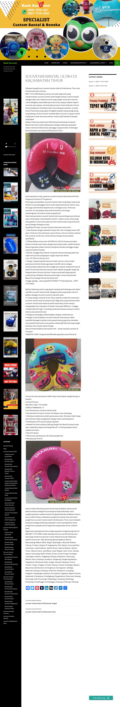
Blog (111, 63)
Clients (65, 63)
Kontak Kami (55, 63)
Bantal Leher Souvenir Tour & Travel (10, 471)
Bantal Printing (8, 446)
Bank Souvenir (10, 63)
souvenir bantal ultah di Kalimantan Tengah (41, 602)
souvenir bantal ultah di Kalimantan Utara (40, 610)
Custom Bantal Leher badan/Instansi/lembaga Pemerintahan (11, 483)
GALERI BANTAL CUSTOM (97, 63)
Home (46, 63)
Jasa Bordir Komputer (78, 63)
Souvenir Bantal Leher (10, 451)
